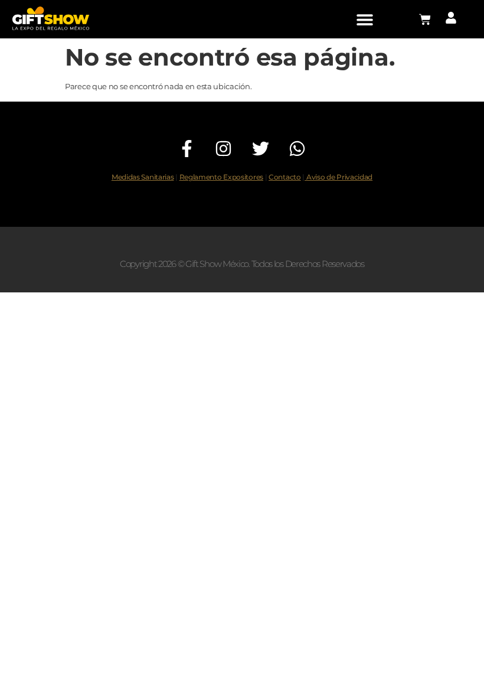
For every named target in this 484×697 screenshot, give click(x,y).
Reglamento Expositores (221, 177)
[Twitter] (260, 149)
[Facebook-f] (187, 149)
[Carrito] (425, 19)
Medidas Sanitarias (143, 177)
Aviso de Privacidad (338, 177)
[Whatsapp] (297, 149)
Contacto (285, 177)
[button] (364, 19)
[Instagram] (224, 149)
